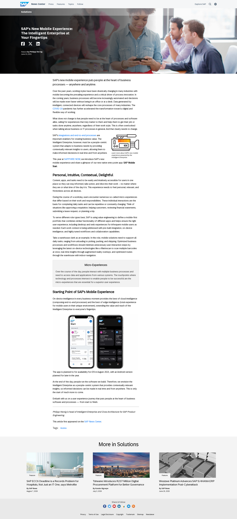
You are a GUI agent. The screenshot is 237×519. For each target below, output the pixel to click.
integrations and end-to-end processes (77, 135)
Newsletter (150, 514)
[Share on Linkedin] (38, 44)
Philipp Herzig (36, 52)
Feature (24, 52)
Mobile (63, 428)
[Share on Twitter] (30, 44)
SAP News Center (92, 421)
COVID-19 (58, 109)
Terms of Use (93, 514)
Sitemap (140, 514)
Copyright (119, 514)
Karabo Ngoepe (101, 488)
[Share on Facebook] (23, 44)
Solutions (26, 12)
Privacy (83, 514)
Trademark (130, 514)
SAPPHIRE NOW (72, 159)
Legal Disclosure (107, 514)
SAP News (33, 488)
